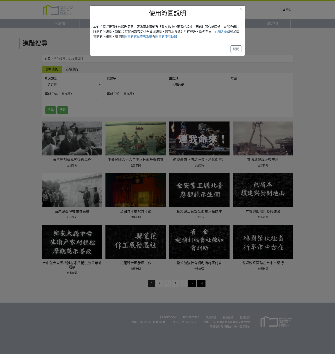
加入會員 (224, 31)
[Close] (241, 9)
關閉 (236, 49)
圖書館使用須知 (166, 36)
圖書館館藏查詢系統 (138, 36)
